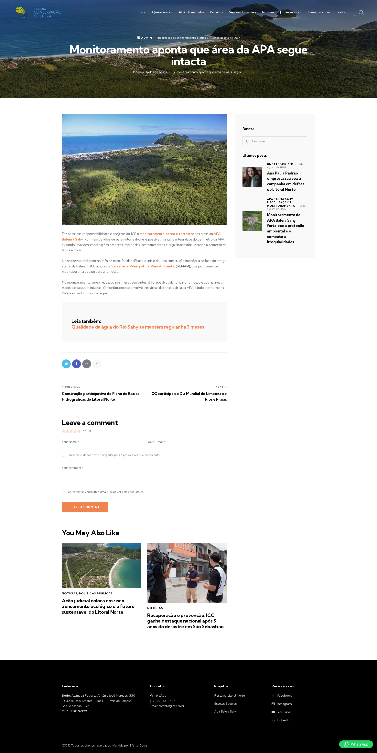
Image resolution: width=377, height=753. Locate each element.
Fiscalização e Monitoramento (176, 37)
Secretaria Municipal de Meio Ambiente (143, 266)
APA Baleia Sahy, (280, 199)
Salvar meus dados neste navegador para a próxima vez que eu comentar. (114, 455)
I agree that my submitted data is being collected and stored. (105, 492)
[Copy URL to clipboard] (96, 363)
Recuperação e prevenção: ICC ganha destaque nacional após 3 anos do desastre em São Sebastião (185, 621)
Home (137, 72)
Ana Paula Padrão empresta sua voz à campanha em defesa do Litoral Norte (286, 181)
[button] (356, 744)
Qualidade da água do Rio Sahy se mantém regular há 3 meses (137, 327)
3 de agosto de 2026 (285, 166)
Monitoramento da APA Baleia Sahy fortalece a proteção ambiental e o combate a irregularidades (285, 228)
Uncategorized (280, 164)
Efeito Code (138, 745)
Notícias (202, 37)
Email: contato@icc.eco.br (167, 706)
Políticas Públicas (96, 593)
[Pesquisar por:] (274, 141)
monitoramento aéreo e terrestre (167, 234)
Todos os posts (156, 72)
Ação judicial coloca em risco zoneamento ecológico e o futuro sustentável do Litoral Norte (98, 606)
